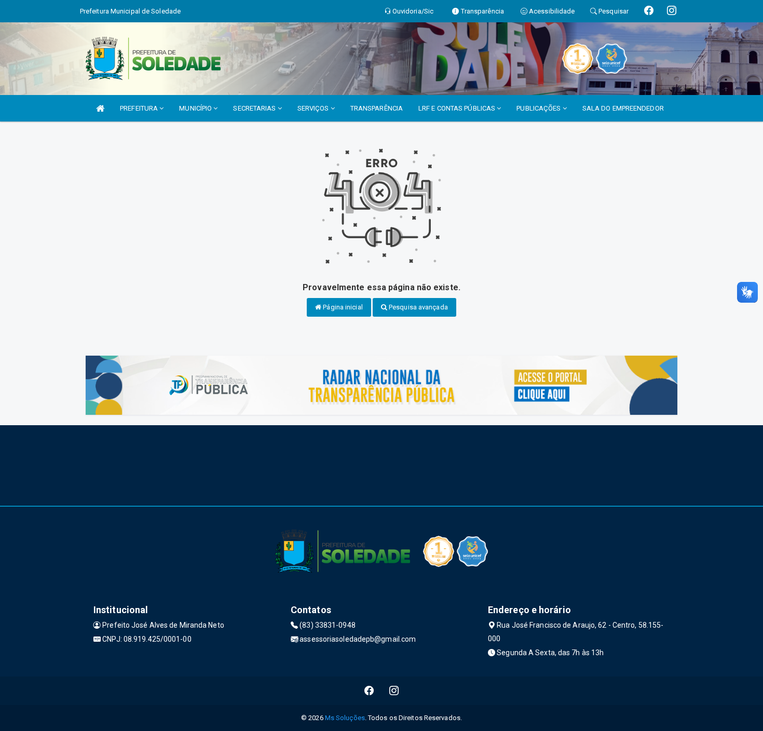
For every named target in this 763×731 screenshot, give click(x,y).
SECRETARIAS (255, 108)
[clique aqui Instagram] (394, 691)
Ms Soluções (345, 718)
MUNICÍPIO (196, 108)
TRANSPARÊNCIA (376, 108)
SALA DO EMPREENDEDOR (623, 108)
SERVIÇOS (314, 108)
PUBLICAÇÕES (539, 108)
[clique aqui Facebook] (369, 691)
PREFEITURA (139, 108)
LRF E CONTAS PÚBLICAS (457, 108)
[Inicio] (100, 108)
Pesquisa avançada (417, 307)
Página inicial (342, 307)
